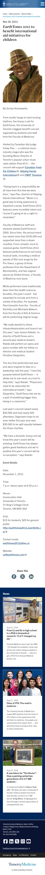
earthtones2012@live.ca (16, 543)
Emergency (7, 855)
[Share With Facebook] (15, 576)
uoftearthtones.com (13, 554)
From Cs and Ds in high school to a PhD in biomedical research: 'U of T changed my (22, 634)
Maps (15, 855)
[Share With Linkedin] (30, 576)
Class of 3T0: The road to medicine (19, 704)
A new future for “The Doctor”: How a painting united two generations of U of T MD (22, 777)
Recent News (26, 14)
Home (5, 14)
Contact (33, 855)
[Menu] (43, 4)
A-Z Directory (23, 855)
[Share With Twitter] (22, 576)
